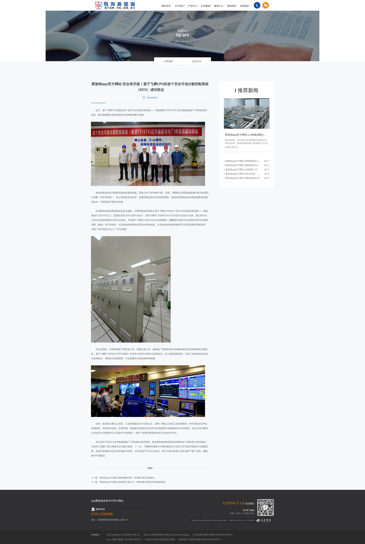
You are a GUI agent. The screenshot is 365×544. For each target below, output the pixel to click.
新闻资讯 (231, 6)
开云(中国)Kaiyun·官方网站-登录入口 (123, 535)
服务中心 (218, 6)
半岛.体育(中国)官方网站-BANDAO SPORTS (213, 535)
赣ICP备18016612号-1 (238, 520)
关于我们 (179, 6)
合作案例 (205, 6)
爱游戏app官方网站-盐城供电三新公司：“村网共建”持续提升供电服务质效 (132, 482)
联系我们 (245, 6)
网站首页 (166, 6)
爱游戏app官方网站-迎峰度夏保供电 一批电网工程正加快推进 (127, 478)
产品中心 (192, 6)
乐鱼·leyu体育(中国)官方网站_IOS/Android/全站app (166, 535)
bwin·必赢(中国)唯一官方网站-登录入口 (124, 539)
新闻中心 (185, 41)
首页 (178, 41)
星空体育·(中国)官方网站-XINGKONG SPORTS (200, 539)
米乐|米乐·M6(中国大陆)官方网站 (160, 539)
